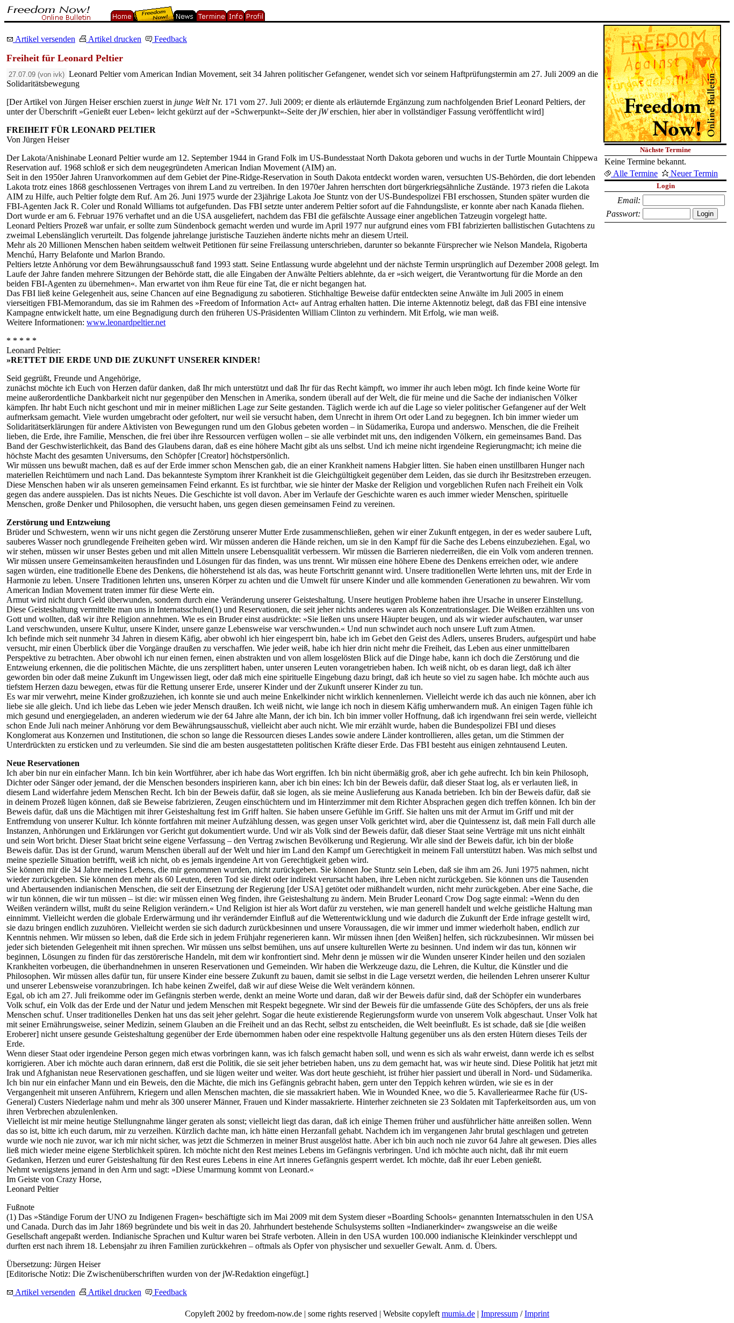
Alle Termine (634, 173)
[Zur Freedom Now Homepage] (47, 18)
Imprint (536, 1313)
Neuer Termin (693, 173)
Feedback (169, 39)
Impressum (499, 1313)
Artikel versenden (44, 39)
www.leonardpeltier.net (126, 322)
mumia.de (458, 1313)
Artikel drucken (113, 39)
